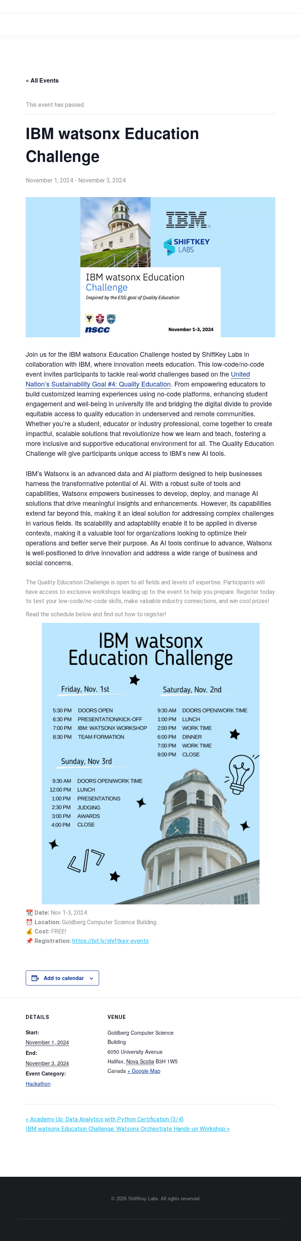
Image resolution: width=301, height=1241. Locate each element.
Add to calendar (64, 977)
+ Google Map (143, 1070)
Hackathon (38, 1083)
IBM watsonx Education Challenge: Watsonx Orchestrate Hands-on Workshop (128, 1128)
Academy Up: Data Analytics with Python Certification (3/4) (105, 1119)
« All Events (42, 80)
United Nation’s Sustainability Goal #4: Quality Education (138, 378)
